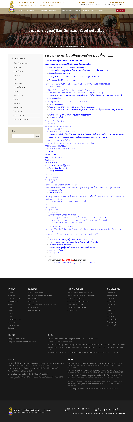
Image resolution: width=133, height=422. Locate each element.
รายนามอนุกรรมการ (14, 325)
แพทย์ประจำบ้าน (18, 87)
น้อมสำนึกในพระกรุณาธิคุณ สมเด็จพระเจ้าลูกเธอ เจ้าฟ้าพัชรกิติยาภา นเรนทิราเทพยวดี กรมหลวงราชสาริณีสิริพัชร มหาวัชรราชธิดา (86, 345)
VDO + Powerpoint (34, 308)
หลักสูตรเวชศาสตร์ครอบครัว (16, 339)
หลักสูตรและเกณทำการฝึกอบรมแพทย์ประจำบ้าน (22, 342)
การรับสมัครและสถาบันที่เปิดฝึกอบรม (78, 302)
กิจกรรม (10, 313)
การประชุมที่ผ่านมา (33, 299)
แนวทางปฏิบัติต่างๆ (34, 310)
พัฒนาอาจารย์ (17, 115)
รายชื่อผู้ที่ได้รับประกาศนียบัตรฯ (76, 308)
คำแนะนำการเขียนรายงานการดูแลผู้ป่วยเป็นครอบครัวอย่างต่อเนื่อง (73, 262)
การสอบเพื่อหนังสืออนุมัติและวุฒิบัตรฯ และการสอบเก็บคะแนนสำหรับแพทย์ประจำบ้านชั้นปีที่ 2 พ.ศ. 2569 (35, 378)
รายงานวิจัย (16, 103)
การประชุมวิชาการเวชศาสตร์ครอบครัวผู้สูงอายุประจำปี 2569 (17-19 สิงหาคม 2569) (73, 339)
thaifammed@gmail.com (117, 2)
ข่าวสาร (10, 308)
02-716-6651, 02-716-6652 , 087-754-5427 (110, 5)
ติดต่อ (101, 11)
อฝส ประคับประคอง (14, 299)
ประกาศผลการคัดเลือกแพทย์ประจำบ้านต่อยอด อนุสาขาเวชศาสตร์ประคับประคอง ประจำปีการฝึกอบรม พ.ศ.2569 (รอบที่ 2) (84, 353)
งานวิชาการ (11, 296)
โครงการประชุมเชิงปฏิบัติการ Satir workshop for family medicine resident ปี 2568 (92, 389)
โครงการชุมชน (17, 111)
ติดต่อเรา (11, 328)
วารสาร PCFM (32, 302)
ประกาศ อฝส (17, 67)
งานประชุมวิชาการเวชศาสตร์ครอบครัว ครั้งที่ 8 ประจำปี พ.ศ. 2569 (28, 374)
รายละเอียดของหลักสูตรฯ (75, 305)
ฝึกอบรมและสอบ (13, 302)
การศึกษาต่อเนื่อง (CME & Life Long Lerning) (42, 305)
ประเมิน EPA (17, 95)
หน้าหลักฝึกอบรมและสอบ (20, 63)
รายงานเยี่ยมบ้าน (18, 107)
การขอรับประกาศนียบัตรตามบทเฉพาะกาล (79, 293)
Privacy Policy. (120, 413)
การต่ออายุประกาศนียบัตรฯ (75, 299)
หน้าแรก (21, 11)
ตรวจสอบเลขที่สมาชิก (14, 319)
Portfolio (15, 99)
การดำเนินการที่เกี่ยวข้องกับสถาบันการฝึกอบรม (81, 296)
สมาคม (10, 316)
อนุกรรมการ (16, 75)
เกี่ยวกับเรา (11, 322)
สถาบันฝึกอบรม (17, 83)
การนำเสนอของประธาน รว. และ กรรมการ (40, 296)
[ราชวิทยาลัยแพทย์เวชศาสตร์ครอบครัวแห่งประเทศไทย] (11, 7)
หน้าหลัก (10, 293)
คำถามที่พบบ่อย (72, 310)
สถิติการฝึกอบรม (18, 71)
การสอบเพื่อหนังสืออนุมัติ (20, 119)
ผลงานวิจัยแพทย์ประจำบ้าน (36, 293)
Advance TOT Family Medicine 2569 (60, 342)
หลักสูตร (15, 79)
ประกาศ (10, 310)
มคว (14, 91)
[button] (31, 11)
